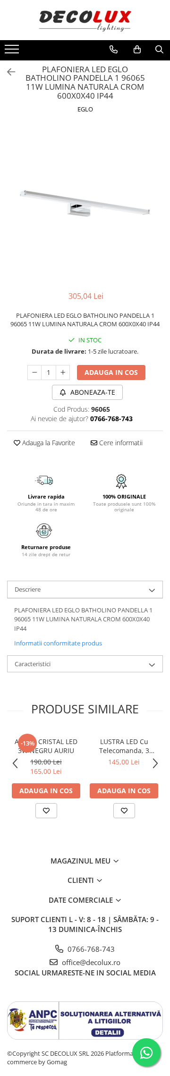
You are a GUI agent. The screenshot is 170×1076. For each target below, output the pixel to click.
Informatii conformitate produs (58, 643)
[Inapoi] (7, 72)
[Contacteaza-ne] (113, 49)
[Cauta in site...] (159, 49)
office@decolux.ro (90, 962)
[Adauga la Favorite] (46, 810)
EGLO (85, 109)
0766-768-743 (90, 949)
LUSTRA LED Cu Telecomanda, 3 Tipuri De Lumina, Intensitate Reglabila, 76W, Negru (124, 746)
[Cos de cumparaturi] (137, 49)
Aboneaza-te (91, 392)
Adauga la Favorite (47, 442)
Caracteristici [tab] (33, 664)
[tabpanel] (85, 203)
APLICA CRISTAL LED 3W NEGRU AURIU (46, 746)
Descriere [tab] (28, 589)
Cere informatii (120, 442)
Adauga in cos (111, 372)
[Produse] (13, 52)
